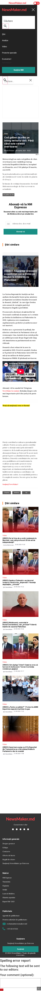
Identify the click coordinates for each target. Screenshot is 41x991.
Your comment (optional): (17, 975)
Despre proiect (9, 843)
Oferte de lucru (9, 855)
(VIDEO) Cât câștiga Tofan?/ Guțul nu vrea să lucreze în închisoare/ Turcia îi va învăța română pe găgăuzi (20, 667)
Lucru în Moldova (9, 893)
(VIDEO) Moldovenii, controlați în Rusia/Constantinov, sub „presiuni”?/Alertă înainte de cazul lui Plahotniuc (19, 625)
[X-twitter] (17, 829)
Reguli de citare (9, 859)
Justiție (5, 889)
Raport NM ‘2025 (9, 901)
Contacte (6, 851)
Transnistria (6, 882)
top (26, 492)
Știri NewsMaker (9, 284)
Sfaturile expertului (9, 897)
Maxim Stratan (9, 150)
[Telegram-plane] (28, 829)
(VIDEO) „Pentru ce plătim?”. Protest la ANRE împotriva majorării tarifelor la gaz (20, 708)
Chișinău (6, 492)
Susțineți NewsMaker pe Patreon (16, 863)
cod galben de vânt (8, 194)
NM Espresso (7, 878)
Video (6, 267)
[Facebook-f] (13, 829)
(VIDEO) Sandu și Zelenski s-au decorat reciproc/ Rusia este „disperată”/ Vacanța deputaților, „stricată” (19, 582)
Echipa (5, 847)
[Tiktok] (24, 829)
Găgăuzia (6, 886)
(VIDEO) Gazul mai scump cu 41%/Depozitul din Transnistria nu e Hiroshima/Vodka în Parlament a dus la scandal (20, 749)
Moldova (16, 492)
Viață (6, 134)
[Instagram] (20, 829)
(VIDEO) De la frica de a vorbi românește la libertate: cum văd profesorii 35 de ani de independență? (19, 540)
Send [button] (1, 990)
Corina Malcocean (8, 545)
